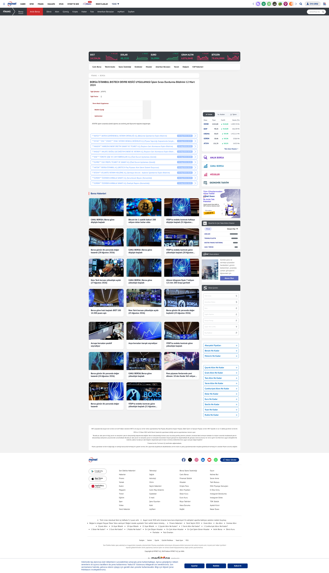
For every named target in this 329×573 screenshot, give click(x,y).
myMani (120, 11)
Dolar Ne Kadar (211, 393)
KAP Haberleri (198, 67)
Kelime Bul (214, 474)
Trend (121, 494)
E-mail (151, 497)
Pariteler (156, 532)
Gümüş (66, 11)
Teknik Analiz (110, 67)
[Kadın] (285, 4)
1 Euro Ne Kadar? (116, 529)
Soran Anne (214, 478)
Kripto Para (184, 486)
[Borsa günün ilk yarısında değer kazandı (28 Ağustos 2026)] (106, 237)
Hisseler (149, 67)
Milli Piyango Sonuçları (219, 486)
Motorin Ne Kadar (213, 356)
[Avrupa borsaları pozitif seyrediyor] (106, 331)
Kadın (121, 486)
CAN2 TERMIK (208, 247)
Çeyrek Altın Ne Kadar (214, 367)
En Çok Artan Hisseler (175, 529)
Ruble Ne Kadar (212, 415)
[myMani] (87, 4)
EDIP (205, 129)
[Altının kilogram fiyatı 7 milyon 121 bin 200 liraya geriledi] (181, 268)
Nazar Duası (214, 509)
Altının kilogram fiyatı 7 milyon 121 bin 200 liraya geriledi (180, 281)
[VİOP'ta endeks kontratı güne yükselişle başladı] (181, 331)
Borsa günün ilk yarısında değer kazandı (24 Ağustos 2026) (105, 374)
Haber (84, 11)
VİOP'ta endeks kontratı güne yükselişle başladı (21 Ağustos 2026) (142, 405)
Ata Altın (219, 523)
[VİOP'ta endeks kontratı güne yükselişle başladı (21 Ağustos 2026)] (143, 391)
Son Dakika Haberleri (127, 470)
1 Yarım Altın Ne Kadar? (190, 526)
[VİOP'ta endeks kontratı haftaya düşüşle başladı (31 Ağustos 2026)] (181, 207)
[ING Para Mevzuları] (291, 4)
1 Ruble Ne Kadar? (134, 529)
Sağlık (151, 474)
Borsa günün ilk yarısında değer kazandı (105, 405)
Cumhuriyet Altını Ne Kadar (217, 388)
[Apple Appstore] (98, 479)
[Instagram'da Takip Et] (196, 460)
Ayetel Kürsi (215, 505)
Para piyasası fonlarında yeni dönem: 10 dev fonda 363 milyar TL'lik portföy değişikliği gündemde (180, 374)
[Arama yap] (301, 4)
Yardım (149, 540)
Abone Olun (229, 278)
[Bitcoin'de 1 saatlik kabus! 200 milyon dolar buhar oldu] (143, 207)
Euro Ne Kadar (211, 399)
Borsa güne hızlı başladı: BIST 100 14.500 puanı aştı (106, 311)
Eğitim (121, 497)
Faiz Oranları (168, 532)
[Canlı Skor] (263, 4)
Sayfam (131, 11)
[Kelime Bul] (269, 4)
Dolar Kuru (184, 494)
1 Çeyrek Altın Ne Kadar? (167, 526)
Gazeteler (153, 494)
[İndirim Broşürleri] (258, 4)
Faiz (92, 11)
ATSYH (206, 143)
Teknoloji (153, 470)
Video (121, 505)
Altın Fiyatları (185, 490)
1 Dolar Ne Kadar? (98, 529)
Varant (176, 67)
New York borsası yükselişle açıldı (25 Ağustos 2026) (143, 311)
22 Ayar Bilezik (148, 526)
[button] (4, 4)
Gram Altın (208, 523)
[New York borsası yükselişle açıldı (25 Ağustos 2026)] (143, 298)
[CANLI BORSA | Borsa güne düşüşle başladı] (106, 207)
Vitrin (151, 482)
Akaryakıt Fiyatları (213, 345)
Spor (121, 501)
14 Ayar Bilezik (117, 526)
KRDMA (206, 134)
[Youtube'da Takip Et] (209, 460)
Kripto (75, 11)
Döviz (49, 11)
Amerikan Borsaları (105, 11)
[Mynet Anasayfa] (12, 3)
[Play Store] (98, 471)
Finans (121, 478)
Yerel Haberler (124, 509)
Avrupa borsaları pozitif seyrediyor (101, 344)
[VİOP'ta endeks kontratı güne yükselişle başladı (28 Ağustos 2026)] (181, 237)
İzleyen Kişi (231, 229)
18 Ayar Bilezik (133, 526)
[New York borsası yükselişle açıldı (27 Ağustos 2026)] (106, 268)
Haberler (122, 474)
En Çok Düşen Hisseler (154, 529)
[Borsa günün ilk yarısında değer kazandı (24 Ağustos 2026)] (106, 361)
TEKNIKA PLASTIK (210, 238)
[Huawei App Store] (98, 486)
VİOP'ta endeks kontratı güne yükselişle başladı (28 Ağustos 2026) (179, 251)
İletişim (141, 540)
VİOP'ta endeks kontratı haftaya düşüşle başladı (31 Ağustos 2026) (180, 221)
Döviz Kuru (230, 529)
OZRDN (206, 138)
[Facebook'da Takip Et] (184, 460)
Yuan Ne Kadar (211, 409)
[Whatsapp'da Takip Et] (216, 460)
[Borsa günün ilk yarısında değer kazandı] (106, 391)
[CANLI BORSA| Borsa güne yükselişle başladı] (143, 361)
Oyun (212, 470)
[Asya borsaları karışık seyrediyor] (143, 331)
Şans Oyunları (154, 501)
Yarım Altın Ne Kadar (214, 383)
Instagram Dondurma (218, 494)
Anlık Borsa (35, 11)
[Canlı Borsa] (274, 4)
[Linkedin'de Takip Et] (203, 460)
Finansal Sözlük (186, 478)
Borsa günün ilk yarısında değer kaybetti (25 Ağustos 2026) (180, 311)
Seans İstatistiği (125, 67)
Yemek (121, 482)
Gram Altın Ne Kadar (214, 372)
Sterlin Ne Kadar (212, 404)
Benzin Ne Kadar (212, 350)
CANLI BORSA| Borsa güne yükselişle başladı (140, 374)
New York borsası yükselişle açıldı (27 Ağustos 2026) (106, 281)
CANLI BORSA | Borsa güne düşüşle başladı (102, 221)
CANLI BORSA (217, 165)
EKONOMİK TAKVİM (219, 182)
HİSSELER (215, 174)
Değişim (186, 67)
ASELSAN (207, 234)
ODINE (206, 124)
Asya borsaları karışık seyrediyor (143, 343)
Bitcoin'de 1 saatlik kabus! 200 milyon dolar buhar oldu (142, 221)
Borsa (20, 11)
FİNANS (7, 11)
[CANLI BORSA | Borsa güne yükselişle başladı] (143, 268)
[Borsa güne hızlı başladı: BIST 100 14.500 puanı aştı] (106, 298)
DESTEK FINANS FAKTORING (213, 243)
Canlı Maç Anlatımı (156, 490)
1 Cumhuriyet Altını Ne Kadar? (216, 526)
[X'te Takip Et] (190, 460)
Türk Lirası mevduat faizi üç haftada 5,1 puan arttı (119, 520)
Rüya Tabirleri (185, 501)
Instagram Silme (216, 497)
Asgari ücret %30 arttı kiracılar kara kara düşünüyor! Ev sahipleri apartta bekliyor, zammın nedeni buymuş (184, 520)
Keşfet (182, 509)
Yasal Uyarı (179, 540)
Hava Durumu (185, 505)
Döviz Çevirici (213, 288)
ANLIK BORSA (217, 157)
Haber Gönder (231, 460)
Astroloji (152, 478)
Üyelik (157, 540)
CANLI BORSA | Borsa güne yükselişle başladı (140, 281)
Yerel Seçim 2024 (193, 523)
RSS (187, 540)
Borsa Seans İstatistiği (188, 470)
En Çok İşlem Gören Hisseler (198, 529)
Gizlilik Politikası (167, 540)
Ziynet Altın (102, 526)
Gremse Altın (231, 523)
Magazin (122, 490)
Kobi (151, 505)
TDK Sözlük (214, 501)
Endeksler (138, 67)
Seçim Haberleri (155, 486)
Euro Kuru (184, 497)
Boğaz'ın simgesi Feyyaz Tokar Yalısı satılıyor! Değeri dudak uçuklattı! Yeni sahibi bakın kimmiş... (127, 523)
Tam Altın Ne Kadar (213, 378)
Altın (57, 11)
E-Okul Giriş (215, 490)
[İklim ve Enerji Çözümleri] (280, 4)
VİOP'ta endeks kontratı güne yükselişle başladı (179, 344)
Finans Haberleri (176, 523)
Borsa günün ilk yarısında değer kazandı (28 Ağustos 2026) (105, 251)
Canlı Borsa (96, 67)
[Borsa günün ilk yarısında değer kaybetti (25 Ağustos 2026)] (181, 298)
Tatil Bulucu (214, 482)
